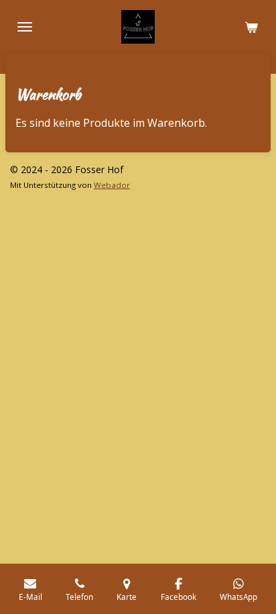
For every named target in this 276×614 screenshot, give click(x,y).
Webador (112, 185)
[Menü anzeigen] (25, 27)
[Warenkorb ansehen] (251, 27)
